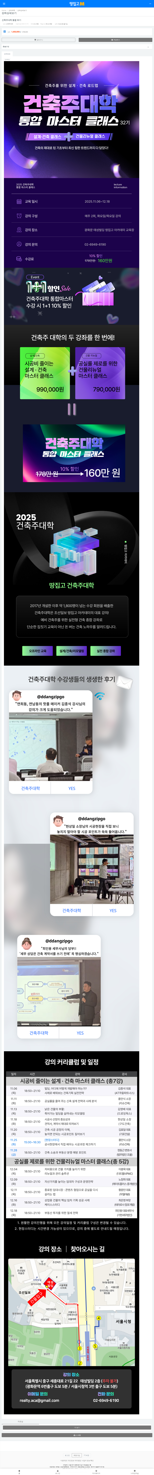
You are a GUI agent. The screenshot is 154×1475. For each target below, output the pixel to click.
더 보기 (77, 1427)
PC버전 (86, 1455)
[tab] (77, 46)
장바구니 (39, 40)
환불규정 (6, 46)
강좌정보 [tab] (7, 54)
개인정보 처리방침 (74, 1460)
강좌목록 (12, 10)
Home (4, 10)
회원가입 (77, 1455)
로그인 (67, 1455)
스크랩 (78, 1435)
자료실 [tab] (20, 1421)
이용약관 (64, 1460)
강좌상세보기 (22, 10)
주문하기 (116, 40)
